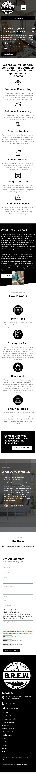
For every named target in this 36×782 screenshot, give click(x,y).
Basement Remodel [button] (13, 546)
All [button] (3, 546)
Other (23, 618)
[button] (23, 7)
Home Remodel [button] (29, 546)
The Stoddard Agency (21, 764)
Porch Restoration (18, 131)
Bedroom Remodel (18, 203)
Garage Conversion (18, 181)
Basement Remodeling (18, 89)
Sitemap (4, 759)
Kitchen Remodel (18, 159)
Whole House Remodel (11, 618)
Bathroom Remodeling (18, 111)
